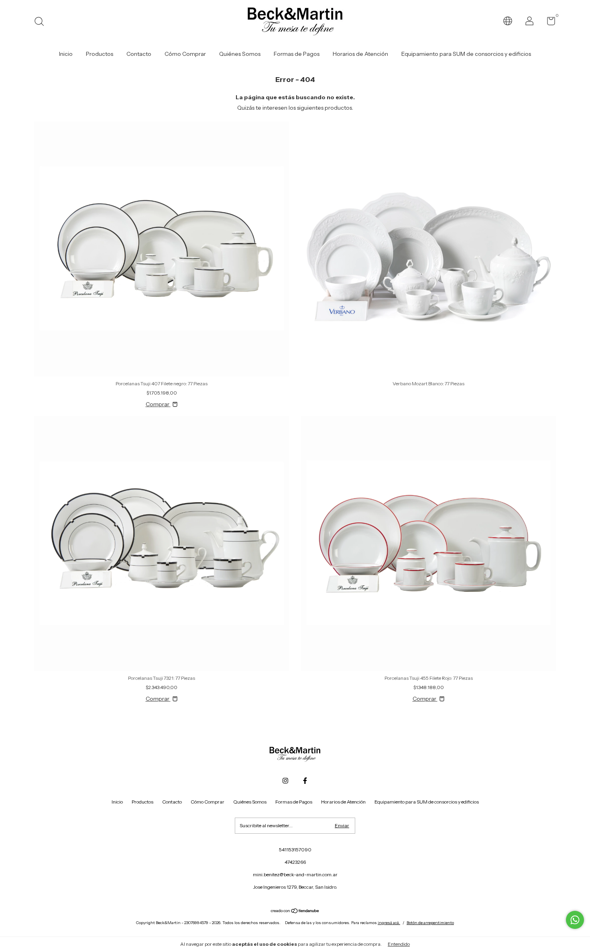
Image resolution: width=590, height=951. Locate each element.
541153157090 (295, 850)
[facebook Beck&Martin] (305, 780)
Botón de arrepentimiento (430, 922)
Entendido (399, 944)
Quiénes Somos (239, 53)
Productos (99, 53)
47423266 (295, 862)
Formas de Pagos (296, 53)
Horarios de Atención (360, 53)
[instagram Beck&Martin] (285, 780)
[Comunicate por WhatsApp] (575, 920)
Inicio (66, 53)
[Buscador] (42, 22)
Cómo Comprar (185, 53)
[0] (548, 23)
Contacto (138, 53)
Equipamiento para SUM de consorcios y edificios (466, 53)
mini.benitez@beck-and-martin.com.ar (295, 874)
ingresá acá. (389, 922)
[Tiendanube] (295, 911)
